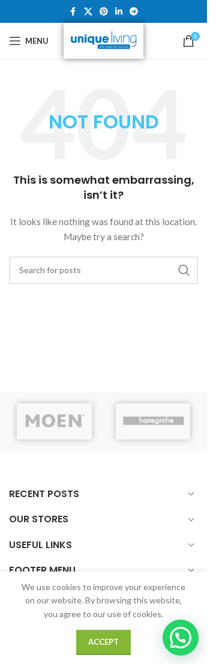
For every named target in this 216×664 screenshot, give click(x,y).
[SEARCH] (184, 270)
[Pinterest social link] (104, 12)
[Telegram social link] (134, 12)
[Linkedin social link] (119, 12)
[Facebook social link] (73, 12)
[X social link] (88, 12)
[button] (181, 638)
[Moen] (54, 421)
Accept (103, 642)
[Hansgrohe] (153, 421)
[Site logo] (103, 40)
